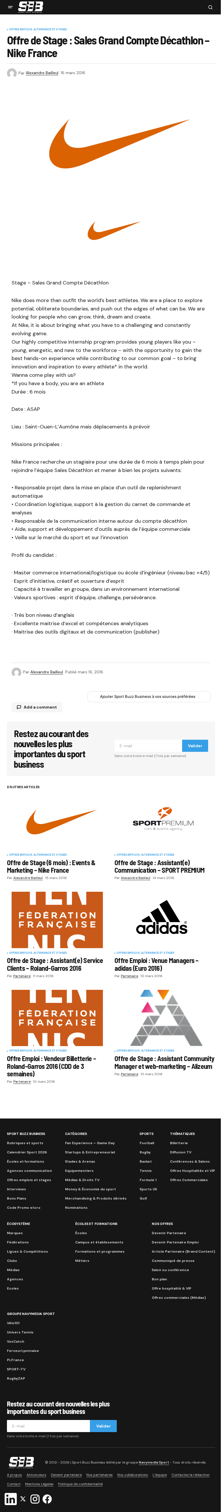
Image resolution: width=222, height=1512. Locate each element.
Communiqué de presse (173, 1260)
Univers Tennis (20, 1332)
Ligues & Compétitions (27, 1251)
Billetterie (179, 1143)
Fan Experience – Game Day (90, 1143)
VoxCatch (15, 1341)
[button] (10, 7)
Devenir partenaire (66, 1474)
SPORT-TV (16, 1369)
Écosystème (18, 1223)
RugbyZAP (16, 1378)
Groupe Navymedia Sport (31, 1313)
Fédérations (18, 1242)
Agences (15, 1279)
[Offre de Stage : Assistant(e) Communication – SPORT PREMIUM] (164, 822)
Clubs (12, 1260)
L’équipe (160, 1474)
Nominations (76, 1207)
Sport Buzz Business (26, 1133)
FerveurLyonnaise (23, 1350)
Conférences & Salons (190, 1161)
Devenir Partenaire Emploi (175, 1242)
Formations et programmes (100, 1251)
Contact (14, 1484)
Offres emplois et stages (29, 1180)
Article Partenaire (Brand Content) (183, 1251)
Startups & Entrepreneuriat (90, 1152)
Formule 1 (148, 1180)
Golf (143, 1198)
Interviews (16, 1189)
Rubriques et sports (25, 1143)
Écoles (81, 1233)
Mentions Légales (39, 1484)
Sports (146, 1133)
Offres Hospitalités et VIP (192, 1170)
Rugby (145, 1152)
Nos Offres (162, 1223)
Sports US (148, 1189)
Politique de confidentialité (80, 1484)
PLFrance (15, 1360)
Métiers (82, 1260)
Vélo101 (13, 1323)
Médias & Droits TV (82, 1180)
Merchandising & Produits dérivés (96, 1198)
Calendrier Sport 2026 (27, 1152)
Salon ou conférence (170, 1270)
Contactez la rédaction (190, 1474)
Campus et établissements (99, 1242)
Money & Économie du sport (90, 1189)
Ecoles (13, 1288)
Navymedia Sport (154, 1462)
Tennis (146, 1170)
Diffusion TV (180, 1152)
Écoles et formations (25, 1161)
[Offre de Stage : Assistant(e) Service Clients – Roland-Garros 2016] (57, 920)
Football (147, 1143)
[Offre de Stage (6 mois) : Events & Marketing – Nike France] (57, 822)
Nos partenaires (99, 1474)
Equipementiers (79, 1170)
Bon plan (159, 1279)
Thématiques (182, 1133)
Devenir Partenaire (169, 1233)
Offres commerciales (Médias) (179, 1297)
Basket (146, 1161)
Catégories (76, 1133)
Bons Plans (16, 1198)
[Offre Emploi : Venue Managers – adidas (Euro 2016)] (164, 920)
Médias (13, 1270)
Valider (195, 745)
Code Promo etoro (23, 1207)
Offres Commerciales (189, 1180)
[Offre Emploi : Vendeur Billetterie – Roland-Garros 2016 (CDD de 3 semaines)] (57, 1018)
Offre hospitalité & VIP (171, 1288)
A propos (14, 1474)
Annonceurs (36, 1474)
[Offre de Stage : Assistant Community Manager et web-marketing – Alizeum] (164, 1018)
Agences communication (29, 1170)
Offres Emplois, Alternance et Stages (38, 29)
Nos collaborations (132, 1474)
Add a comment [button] (40, 707)
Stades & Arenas (80, 1161)
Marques (15, 1233)
